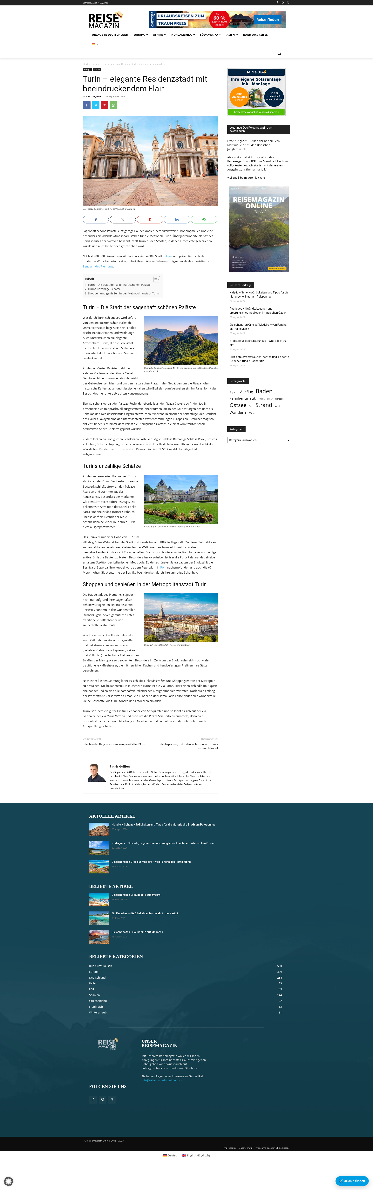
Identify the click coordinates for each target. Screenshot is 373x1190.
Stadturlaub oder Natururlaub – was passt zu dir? (258, 342)
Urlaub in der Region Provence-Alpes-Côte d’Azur (114, 744)
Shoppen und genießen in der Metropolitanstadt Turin (123, 293)
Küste (262, 398)
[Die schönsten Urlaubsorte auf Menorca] (99, 937)
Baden (264, 391)
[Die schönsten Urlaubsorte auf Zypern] (99, 899)
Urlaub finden (352, 1181)
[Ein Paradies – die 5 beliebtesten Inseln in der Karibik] (99, 918)
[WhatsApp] (113, 105)
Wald (277, 406)
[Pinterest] (104, 105)
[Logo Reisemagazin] (115, 19)
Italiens (167, 256)
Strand (263, 405)
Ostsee (238, 405)
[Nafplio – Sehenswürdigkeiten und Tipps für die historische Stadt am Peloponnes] (99, 829)
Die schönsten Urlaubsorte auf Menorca (137, 932)
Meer (269, 398)
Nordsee (279, 398)
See (251, 406)
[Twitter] (288, 3)
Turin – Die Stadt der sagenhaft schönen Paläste (119, 284)
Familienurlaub (243, 398)
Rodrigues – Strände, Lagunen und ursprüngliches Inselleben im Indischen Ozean (258, 310)
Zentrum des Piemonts (98, 266)
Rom (163, 567)
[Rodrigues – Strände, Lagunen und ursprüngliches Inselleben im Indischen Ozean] (99, 848)
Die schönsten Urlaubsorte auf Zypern (136, 894)
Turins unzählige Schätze (104, 289)
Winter (252, 413)
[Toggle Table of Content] (154, 279)
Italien (97, 69)
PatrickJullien (95, 96)
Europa (95, 64)
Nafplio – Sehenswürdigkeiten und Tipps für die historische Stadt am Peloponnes (259, 294)
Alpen (233, 392)
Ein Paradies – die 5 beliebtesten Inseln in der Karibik (145, 913)
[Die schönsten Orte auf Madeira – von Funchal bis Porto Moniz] (99, 866)
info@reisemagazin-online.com (162, 1080)
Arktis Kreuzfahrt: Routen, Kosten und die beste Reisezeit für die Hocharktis (259, 359)
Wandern (238, 412)
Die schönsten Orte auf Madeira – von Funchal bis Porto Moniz (258, 326)
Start (85, 64)
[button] (279, 53)
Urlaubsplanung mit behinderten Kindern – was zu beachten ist (188, 746)
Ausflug (246, 392)
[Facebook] (277, 3)
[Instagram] (282, 3)
